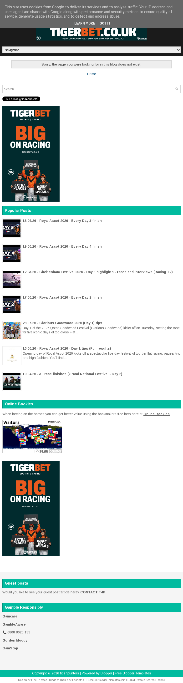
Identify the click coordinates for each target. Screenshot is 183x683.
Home (91, 74)
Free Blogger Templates (133, 673)
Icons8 (161, 679)
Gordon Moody (14, 640)
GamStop (10, 648)
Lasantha (78, 679)
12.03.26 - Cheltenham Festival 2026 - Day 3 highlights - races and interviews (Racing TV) (98, 272)
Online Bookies (156, 414)
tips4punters (69, 673)
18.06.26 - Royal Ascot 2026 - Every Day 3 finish (62, 221)
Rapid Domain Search (141, 679)
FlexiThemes (39, 679)
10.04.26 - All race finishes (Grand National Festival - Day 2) (72, 374)
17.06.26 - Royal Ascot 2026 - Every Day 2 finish (62, 297)
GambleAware (14, 624)
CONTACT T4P (92, 592)
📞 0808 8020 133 (16, 632)
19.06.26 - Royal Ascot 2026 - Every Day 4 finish (62, 246)
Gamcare (9, 616)
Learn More (84, 23)
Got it (105, 23)
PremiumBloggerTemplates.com (105, 679)
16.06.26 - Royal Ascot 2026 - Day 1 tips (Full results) (67, 348)
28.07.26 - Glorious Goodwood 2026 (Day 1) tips (62, 323)
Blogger (106, 673)
